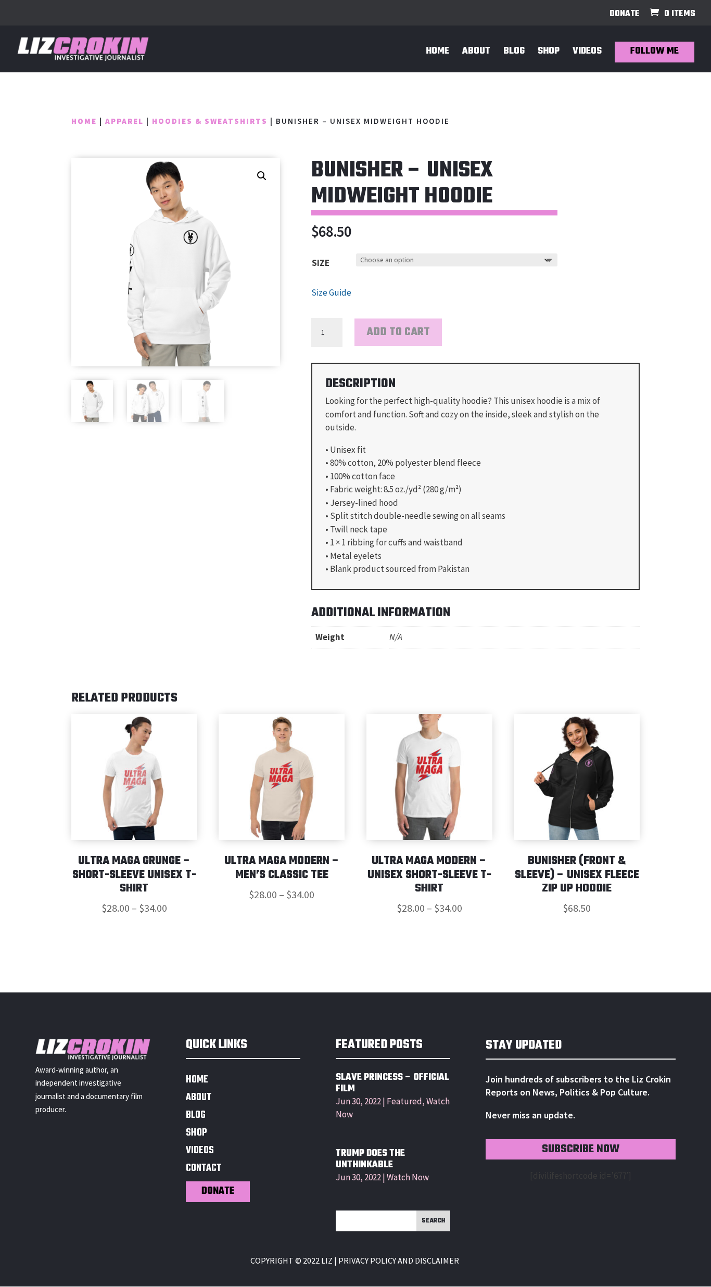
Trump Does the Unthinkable (370, 1159)
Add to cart (398, 332)
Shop (549, 53)
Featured (404, 1101)
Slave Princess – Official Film (392, 1083)
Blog (514, 53)
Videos (587, 53)
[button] (261, 176)
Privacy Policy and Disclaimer (398, 1260)
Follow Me (654, 51)
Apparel (124, 121)
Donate (625, 15)
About (476, 53)
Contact (203, 1170)
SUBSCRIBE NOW (580, 1149)
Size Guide (331, 292)
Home (437, 53)
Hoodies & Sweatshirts (210, 121)
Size (320, 263)
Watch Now (408, 1177)
